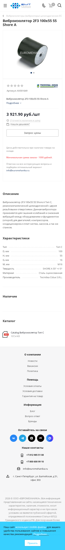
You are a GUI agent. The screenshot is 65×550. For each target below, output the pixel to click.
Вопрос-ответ (32, 416)
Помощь (32, 379)
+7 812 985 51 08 (35, 454)
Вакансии (32, 366)
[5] (22, 85)
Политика (32, 371)
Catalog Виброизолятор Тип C (27, 332)
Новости (32, 361)
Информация (32, 404)
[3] (15, 85)
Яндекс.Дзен (31, 438)
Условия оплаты (32, 386)
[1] (8, 85)
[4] (18, 85)
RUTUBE (40, 438)
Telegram (22, 438)
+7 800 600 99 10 (35, 461)
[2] (12, 85)
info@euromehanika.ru (17, 170)
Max (49, 438)
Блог (32, 411)
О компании (32, 354)
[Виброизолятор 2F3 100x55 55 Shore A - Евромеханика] (32, 53)
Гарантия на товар (32, 396)
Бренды (32, 421)
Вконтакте (13, 438)
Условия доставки (32, 391)
